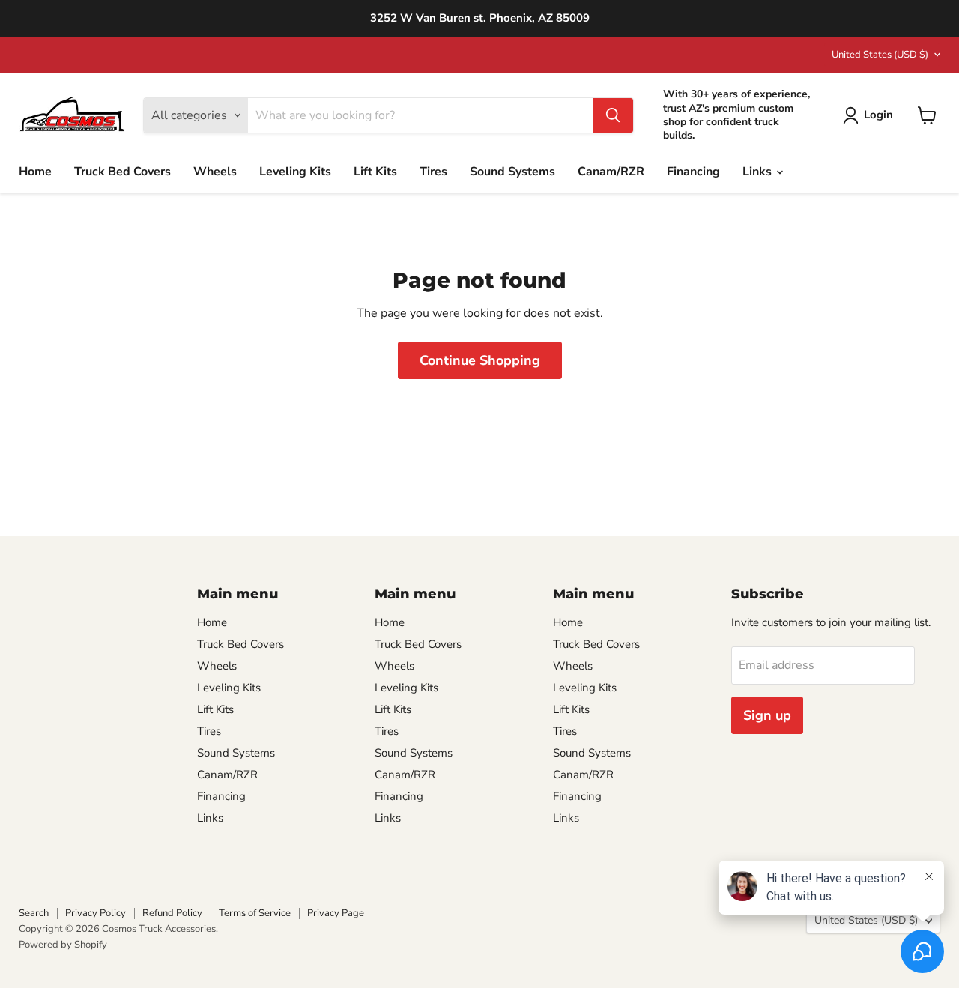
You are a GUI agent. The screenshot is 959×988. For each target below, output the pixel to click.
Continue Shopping (480, 360)
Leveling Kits (295, 171)
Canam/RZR (611, 171)
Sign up (767, 715)
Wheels (215, 171)
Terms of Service (255, 913)
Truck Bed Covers (122, 171)
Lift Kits (375, 171)
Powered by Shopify (63, 944)
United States (880, 54)
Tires (433, 171)
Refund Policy (172, 913)
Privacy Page (335, 913)
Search (34, 913)
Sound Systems (512, 171)
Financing (693, 171)
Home (35, 171)
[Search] (613, 115)
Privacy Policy (95, 913)
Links (758, 171)
